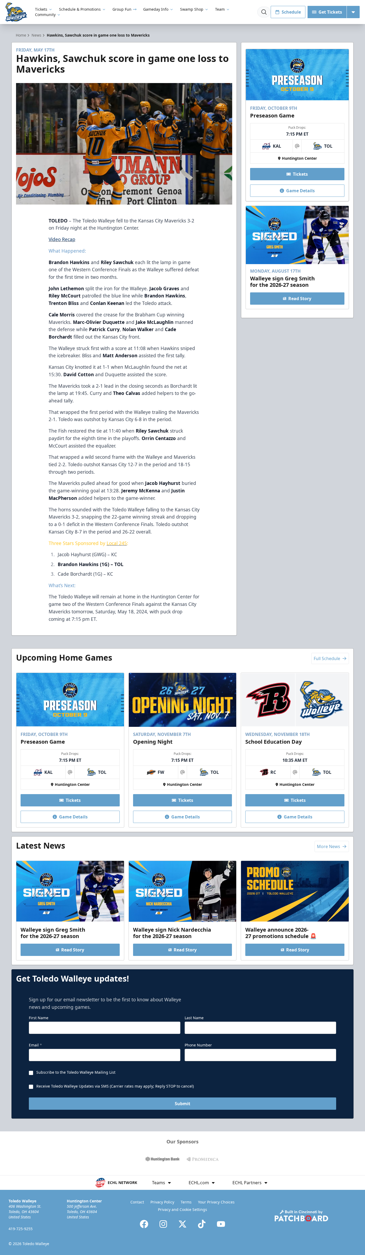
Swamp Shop (191, 9)
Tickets (41, 9)
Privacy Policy (162, 1202)
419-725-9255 (21, 1228)
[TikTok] (201, 1224)
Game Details (300, 191)
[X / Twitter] (182, 1224)
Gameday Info (155, 9)
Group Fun (121, 9)
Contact (137, 1202)
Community (45, 14)
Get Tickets (330, 12)
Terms (186, 1202)
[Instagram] (163, 1224)
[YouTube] (220, 1224)
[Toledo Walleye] (16, 12)
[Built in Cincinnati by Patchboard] (301, 1215)
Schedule (291, 12)
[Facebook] (144, 1224)
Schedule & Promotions (80, 9)
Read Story (299, 298)
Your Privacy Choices (216, 1202)
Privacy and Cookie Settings (182, 1209)
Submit (182, 1104)
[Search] (264, 12)
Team (220, 9)
